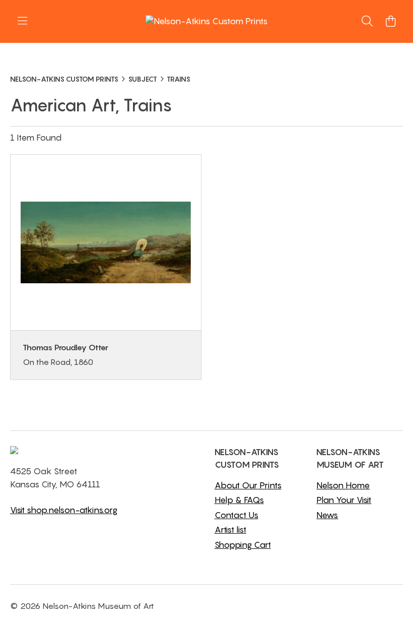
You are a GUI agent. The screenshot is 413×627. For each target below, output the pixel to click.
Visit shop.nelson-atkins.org (63, 510)
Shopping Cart (243, 545)
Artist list (230, 530)
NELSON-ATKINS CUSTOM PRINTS (64, 79)
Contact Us (236, 515)
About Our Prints (248, 485)
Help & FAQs (239, 500)
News (327, 515)
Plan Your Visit (343, 500)
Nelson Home (343, 485)
